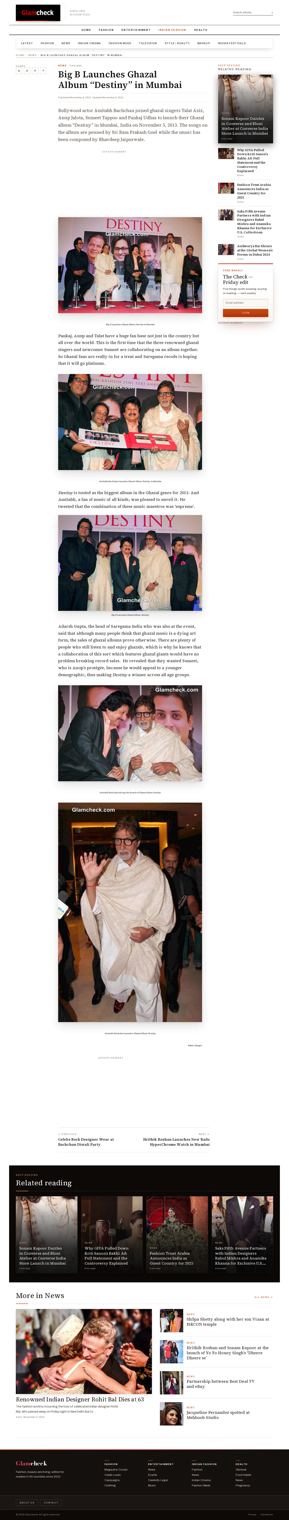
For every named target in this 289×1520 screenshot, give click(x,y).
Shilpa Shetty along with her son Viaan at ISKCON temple (228, 1321)
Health (201, 30)
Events (152, 1474)
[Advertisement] (134, 181)
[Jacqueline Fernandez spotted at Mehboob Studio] (171, 1413)
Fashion (106, 30)
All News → (264, 1297)
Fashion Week (120, 43)
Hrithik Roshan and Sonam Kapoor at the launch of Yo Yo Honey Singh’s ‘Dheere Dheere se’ (228, 1353)
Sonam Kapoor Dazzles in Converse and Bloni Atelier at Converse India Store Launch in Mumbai (245, 126)
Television (148, 43)
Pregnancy (243, 1485)
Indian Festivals (232, 43)
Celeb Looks (113, 1474)
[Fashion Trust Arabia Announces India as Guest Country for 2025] (226, 188)
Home (86, 30)
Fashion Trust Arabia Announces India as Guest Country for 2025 (254, 191)
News (66, 43)
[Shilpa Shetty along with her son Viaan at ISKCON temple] (171, 1320)
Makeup (203, 43)
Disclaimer (267, 1514)
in (19, 70)
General (241, 1469)
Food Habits (243, 1474)
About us (26, 1502)
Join (245, 312)
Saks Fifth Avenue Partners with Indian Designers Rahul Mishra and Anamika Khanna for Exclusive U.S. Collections (254, 221)
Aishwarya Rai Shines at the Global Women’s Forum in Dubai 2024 (255, 250)
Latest (27, 43)
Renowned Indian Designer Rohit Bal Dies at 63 (80, 1399)
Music (152, 1485)
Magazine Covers (116, 1469)
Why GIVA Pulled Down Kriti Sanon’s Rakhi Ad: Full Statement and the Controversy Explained (252, 160)
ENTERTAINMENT (136, 30)
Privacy (252, 1514)
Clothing (110, 1485)
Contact (51, 1502)
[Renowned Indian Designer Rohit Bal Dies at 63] (84, 1351)
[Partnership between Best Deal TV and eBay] (171, 1382)
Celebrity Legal (158, 1480)
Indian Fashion (172, 30)
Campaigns (112, 1480)
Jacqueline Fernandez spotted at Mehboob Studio (218, 1415)
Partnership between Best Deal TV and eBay (221, 1384)
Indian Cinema (89, 43)
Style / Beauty (177, 43)
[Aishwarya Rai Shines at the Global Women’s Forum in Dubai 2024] (226, 249)
